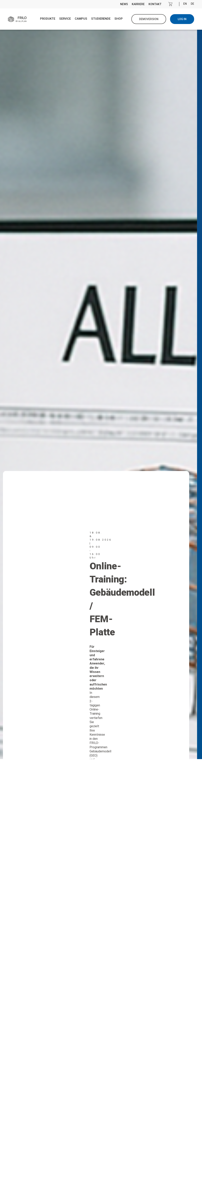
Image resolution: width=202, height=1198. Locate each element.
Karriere (138, 4)
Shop (118, 18)
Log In (182, 19)
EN (185, 3)
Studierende (100, 18)
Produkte (47, 18)
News (124, 4)
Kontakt (155, 4)
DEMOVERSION (148, 19)
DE (192, 3)
